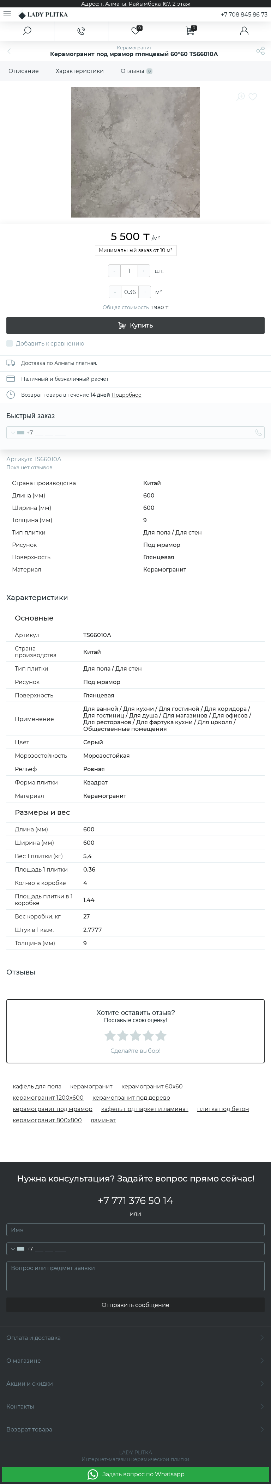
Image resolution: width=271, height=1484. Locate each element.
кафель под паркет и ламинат (144, 1109)
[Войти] (244, 31)
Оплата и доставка (33, 1338)
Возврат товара (29, 1429)
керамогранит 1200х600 (48, 1097)
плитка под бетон (223, 1109)
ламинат (103, 1120)
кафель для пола (37, 1086)
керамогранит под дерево (131, 1097)
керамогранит (91, 1086)
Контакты (20, 1406)
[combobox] (20, 433)
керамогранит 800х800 (47, 1120)
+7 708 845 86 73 (244, 14)
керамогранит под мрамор (52, 1109)
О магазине (23, 1360)
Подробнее (126, 395)
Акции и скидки (29, 1383)
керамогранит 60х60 (152, 1086)
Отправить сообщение (135, 1305)
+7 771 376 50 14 (135, 1201)
